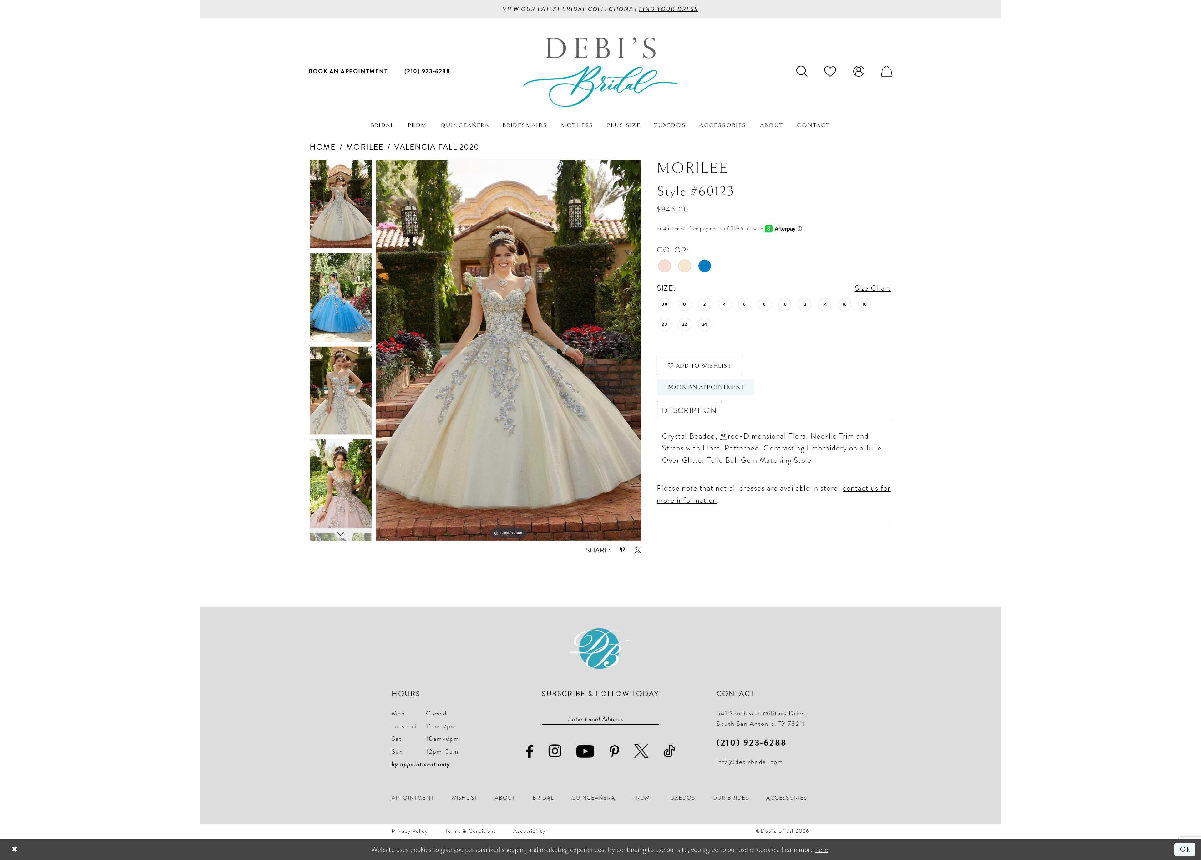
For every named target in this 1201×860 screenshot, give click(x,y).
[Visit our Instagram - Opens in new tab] (555, 751)
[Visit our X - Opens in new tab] (641, 751)
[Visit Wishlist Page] (830, 71)
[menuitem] (348, 71)
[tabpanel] (341, 206)
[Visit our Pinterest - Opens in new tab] (615, 752)
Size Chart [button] (873, 288)
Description (689, 410)
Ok (1185, 849)
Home (323, 147)
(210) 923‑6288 (752, 742)
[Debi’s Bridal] (600, 72)
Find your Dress (668, 8)
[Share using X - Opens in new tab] (637, 550)
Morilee (365, 147)
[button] (859, 71)
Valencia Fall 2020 (436, 147)
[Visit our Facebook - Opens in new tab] (529, 752)
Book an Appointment (706, 387)
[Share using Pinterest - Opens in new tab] (622, 550)
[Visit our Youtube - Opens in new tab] (585, 751)
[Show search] (802, 71)
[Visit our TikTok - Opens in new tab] (669, 751)
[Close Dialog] (14, 849)
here (821, 849)
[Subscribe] (654, 719)
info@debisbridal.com (750, 761)
